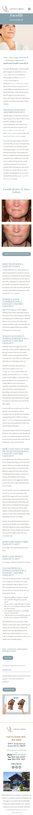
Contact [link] (23, 633)
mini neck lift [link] (8, 420)
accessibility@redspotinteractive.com (16, 810)
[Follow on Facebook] (13, 767)
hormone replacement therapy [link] (19, 83)
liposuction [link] (20, 374)
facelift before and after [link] (14, 136)
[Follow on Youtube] (20, 767)
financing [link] (12, 293)
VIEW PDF (7, 658)
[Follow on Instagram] (16, 767)
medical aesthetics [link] (12, 133)
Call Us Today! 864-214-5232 (16, 738)
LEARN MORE (9, 689)
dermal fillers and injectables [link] (13, 130)
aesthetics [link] (13, 75)
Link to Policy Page (16, 813)
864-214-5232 (19, 755)
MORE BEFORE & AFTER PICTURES (16, 254)
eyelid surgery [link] (11, 371)
